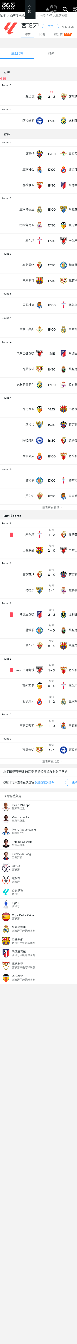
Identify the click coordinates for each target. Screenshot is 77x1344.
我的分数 (53, 9)
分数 (29, 9)
